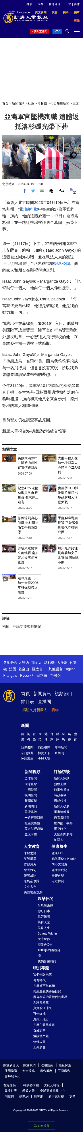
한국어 (55, 675)
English (69, 669)
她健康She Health (64, 858)
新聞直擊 (31, 801)
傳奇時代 (39, 980)
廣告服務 (46, 1071)
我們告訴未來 (42, 974)
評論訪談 (62, 771)
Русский (26, 675)
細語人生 (60, 840)
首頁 (5, 103)
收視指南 (47, 1065)
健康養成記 (59, 870)
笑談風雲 (30, 858)
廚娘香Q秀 (45, 944)
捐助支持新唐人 (34, 710)
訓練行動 (30, 209)
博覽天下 (44, 753)
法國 (12, 669)
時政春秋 (60, 795)
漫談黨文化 (41, 1036)
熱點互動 (60, 784)
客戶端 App (12, 1076)
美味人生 (44, 928)
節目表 (27, 701)
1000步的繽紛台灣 (49, 952)
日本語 (42, 675)
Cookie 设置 (41, 1125)
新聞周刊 (31, 806)
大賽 (40, 4)
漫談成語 (30, 875)
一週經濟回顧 (34, 817)
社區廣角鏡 (32, 823)
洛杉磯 (42, 103)
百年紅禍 (39, 1014)
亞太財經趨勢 (34, 828)
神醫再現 (58, 875)
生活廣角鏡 (45, 905)
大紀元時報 (52, 1085)
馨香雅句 (30, 870)
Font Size (61, 190)
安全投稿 (28, 1071)
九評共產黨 (41, 1002)
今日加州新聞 (59, 103)
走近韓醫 (58, 881)
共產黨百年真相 (44, 986)
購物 (55, 710)
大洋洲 (62, 663)
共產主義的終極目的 (47, 991)
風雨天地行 (41, 1019)
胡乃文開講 (59, 864)
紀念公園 (62, 263)
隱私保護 (65, 1065)
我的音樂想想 (47, 961)
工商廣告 (39, 1047)
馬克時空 (60, 828)
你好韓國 (44, 916)
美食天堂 (44, 922)
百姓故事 (39, 1030)
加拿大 (36, 663)
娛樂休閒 (46, 898)
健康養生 (60, 846)
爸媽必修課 (31, 881)
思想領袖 (60, 801)
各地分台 (54, 4)
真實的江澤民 (42, 1008)
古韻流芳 (30, 864)
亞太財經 (31, 834)
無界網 (38, 1096)
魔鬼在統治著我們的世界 (50, 997)
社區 (31, 103)
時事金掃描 (61, 789)
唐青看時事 (61, 817)
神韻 (29, 4)
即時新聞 (61, 747)
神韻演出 (27, 758)
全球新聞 (31, 778)
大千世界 (44, 939)
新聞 (25, 725)
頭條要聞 (27, 747)
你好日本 (44, 911)
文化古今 (30, 886)
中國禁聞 (31, 789)
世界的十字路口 (65, 823)
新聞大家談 (61, 778)
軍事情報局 (61, 812)
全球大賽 (44, 758)
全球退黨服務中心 (52, 1091)
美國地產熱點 (33, 892)
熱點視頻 (44, 747)
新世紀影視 (56, 1096)
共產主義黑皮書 (44, 1025)
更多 (72, 1096)
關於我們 (29, 1065)
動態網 (24, 1096)
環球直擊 (31, 784)
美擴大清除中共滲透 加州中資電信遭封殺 (28, 462)
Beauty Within (47, 933)
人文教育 (32, 846)
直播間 (44, 701)
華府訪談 (31, 812)
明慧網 (9, 1096)
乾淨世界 (11, 1091)
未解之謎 (30, 853)
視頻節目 (63, 693)
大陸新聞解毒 (63, 834)
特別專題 (41, 968)
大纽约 (23, 663)
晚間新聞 (31, 795)
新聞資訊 (18, 103)
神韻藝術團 (31, 1085)
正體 (68, 4)
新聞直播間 (40, 31)
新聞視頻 (33, 771)
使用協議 (11, 1071)
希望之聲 (28, 1091)
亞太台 (37, 669)
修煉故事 (39, 1041)
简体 (77, 4)
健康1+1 (57, 853)
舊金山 (23, 669)
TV (58, 31)
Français (10, 675)
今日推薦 (27, 753)
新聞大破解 (61, 806)
